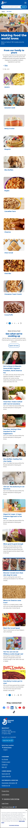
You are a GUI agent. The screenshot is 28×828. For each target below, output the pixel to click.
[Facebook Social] (4, 707)
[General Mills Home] (4, 2)
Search (23, 7)
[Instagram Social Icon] (8, 707)
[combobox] (12, 7)
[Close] (26, 810)
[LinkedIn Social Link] (12, 707)
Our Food (9, 11)
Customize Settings (14, 825)
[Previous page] (7, 323)
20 (18, 695)
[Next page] (21, 323)
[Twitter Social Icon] (16, 707)
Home (3, 11)
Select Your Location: (8, 745)
